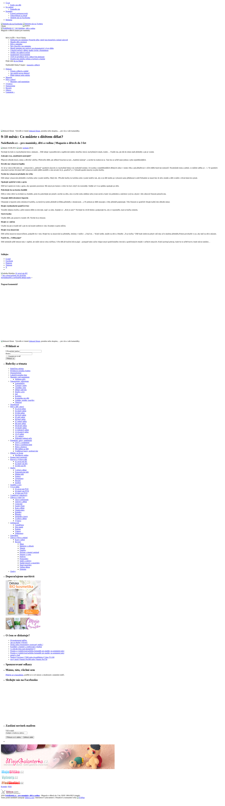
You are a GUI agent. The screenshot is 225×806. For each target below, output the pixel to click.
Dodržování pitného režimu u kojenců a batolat (27, 59)
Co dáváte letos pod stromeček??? (22, 649)
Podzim (18, 529)
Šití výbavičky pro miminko (20, 46)
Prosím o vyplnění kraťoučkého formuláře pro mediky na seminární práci (37, 651)
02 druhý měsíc (20, 411)
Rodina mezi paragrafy (18, 457)
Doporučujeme (15, 373)
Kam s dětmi (19, 508)
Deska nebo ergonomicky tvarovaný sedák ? (26, 645)
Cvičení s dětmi (20, 470)
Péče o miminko (16, 44)
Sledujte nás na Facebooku (20, 18)
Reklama (9, 20)
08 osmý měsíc (20, 424)
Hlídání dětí (19, 474)
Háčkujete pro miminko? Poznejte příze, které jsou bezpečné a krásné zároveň (39, 40)
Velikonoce (19, 533)
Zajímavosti (14, 523)
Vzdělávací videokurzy (18, 495)
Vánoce (18, 531)
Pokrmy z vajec (25, 554)
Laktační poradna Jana (18, 375)
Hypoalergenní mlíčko (18, 640)
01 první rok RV (21, 273)
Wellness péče (20, 379)
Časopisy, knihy (21, 386)
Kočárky (18, 396)
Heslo (8, 354)
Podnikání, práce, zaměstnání (21, 440)
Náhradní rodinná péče (23, 438)
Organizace (19, 478)
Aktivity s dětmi (21, 502)
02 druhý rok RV (21, 464)
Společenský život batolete (20, 55)
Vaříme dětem (25, 567)
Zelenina (23, 569)
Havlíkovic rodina (21, 455)
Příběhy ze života (16, 453)
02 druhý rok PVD (22, 491)
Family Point (19, 506)
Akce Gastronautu (21, 500)
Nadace (18, 476)
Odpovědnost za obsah (18, 16)
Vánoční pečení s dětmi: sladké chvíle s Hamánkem (29, 50)
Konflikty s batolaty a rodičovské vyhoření (26, 647)
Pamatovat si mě (14, 356)
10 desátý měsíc (21, 428)
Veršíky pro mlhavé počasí (20, 53)
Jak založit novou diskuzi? (20, 73)
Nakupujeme (10, 86)
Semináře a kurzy (21, 516)
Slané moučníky (26, 565)
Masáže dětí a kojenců (18, 42)
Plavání (18, 481)
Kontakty (9, 11)
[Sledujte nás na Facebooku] (12, 24)
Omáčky (23, 550)
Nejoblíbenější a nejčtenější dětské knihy (16, 278)
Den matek (19, 527)
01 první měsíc (20, 409)
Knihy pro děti (15, 5)
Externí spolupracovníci (19, 13)
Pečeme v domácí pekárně (29, 552)
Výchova (9, 84)
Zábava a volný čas (17, 497)
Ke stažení (9, 7)
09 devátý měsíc (21, 426)
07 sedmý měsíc (21, 421)
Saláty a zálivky (25, 561)
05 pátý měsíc (20, 417)
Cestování (18, 504)
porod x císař (15, 655)
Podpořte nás (15, 9)
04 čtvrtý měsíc (20, 415)
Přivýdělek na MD (22, 449)
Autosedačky (20, 383)
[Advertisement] (112, 111)
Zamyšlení (14, 535)
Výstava (18, 521)
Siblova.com (29, 798)
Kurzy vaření (20, 540)
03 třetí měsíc (20, 413)
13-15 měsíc (19, 434)
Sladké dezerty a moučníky (30, 563)
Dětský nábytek (21, 390)
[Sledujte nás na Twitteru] (33, 24)
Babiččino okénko (17, 369)
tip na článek (18, 61)
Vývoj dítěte (14, 487)
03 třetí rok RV (20, 466)
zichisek (26, 148)
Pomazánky (24, 559)
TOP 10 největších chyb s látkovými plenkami (27, 57)
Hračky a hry (20, 392)
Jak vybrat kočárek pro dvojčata (14, 275)
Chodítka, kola (20, 388)
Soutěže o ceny (16, 485)
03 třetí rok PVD (21, 493)
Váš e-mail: (10, 731)
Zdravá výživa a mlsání (19, 538)
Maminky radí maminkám (19, 82)
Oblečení (18, 402)
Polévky (23, 557)
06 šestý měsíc (20, 419)
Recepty (9, 88)
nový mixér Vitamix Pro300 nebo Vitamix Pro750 (28, 659)
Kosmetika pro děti (22, 398)
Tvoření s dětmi (21, 519)
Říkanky (18, 514)
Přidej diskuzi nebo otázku (20, 75)
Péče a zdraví (10, 79)
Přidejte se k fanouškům (14, 675)
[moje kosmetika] (23, 629)
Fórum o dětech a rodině (19, 71)
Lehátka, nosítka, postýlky (24, 400)
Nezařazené (14, 405)
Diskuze (9, 69)
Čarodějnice (19, 525)
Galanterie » (10, 92)
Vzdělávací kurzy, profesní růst (26, 451)
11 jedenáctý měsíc (22, 430)
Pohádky (18, 512)
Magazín (9, 77)
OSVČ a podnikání (22, 443)
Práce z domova (21, 447)
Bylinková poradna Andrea (20, 371)
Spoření (18, 483)
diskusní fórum (34, 131)
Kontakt (4, 787)
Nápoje (22, 548)
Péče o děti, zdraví (17, 407)
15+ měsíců (19, 436)
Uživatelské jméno (12, 351)
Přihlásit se (10, 358)
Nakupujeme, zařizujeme (19, 381)
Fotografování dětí (22, 472)
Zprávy (13, 571)
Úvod (8, 3)
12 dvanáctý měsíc (22, 432)
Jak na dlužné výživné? (19, 642)
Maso (22, 544)
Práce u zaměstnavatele (23, 445)
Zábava (8, 90)
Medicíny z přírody (27, 546)
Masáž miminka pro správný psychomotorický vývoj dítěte (32, 48)
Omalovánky (20, 510)
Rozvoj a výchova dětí (18, 459)
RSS (10, 787)
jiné (16, 394)
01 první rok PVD (21, 489)
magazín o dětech (33, 65)
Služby (12, 468)
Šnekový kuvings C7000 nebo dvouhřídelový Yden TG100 (32, 657)
